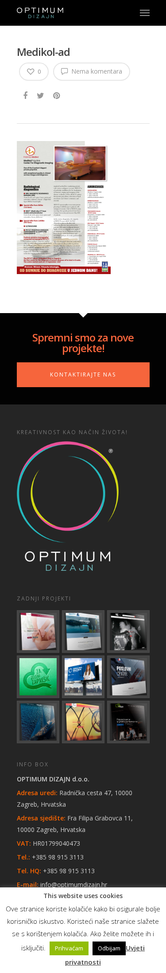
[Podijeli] (26, 94)
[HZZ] (83, 676)
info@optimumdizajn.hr (73, 884)
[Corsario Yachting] (38, 722)
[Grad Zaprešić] (38, 676)
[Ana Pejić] (83, 722)
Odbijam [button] (109, 948)
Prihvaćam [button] (69, 948)
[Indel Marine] (83, 631)
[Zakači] (57, 94)
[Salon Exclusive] (128, 631)
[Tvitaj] (41, 94)
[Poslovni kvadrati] (128, 722)
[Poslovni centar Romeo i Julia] (128, 676)
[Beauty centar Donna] (38, 631)
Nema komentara (95, 71)
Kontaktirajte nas (83, 374)
